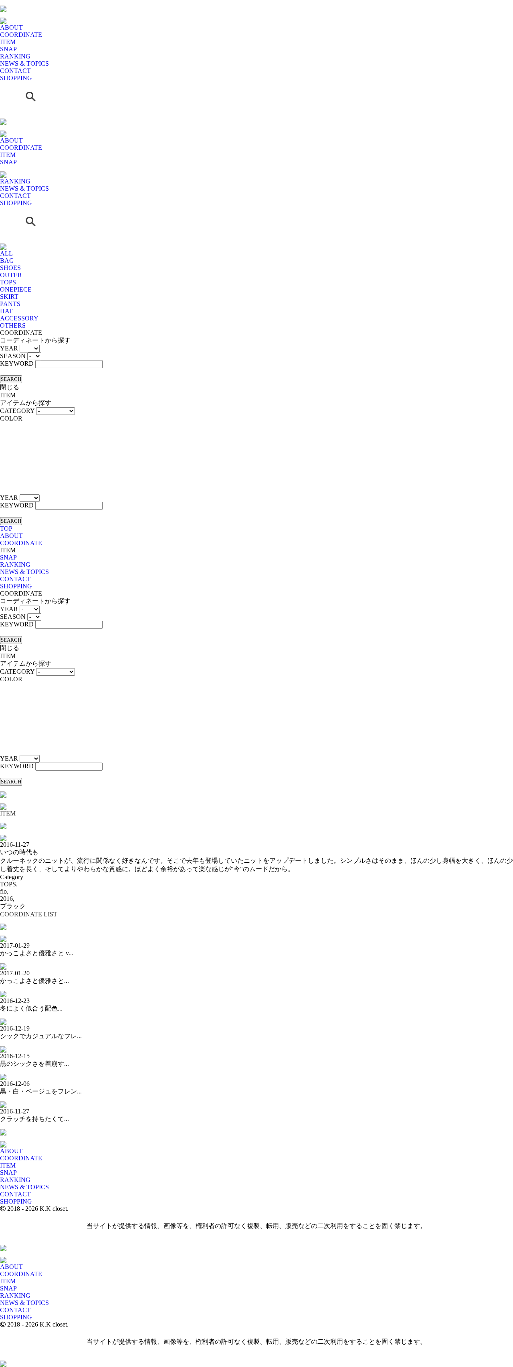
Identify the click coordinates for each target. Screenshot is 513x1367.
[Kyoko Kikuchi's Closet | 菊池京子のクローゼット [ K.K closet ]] (3, 3)
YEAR (9, 348)
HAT (6, 311)
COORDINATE (21, 34)
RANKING (15, 56)
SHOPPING (16, 77)
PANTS (10, 303)
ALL (6, 253)
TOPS (8, 282)
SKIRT (9, 296)
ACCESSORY (19, 318)
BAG (7, 260)
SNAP (8, 49)
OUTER (11, 275)
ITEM (8, 41)
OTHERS (13, 325)
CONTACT (15, 70)
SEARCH (11, 379)
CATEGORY (17, 410)
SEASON (13, 355)
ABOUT (11, 27)
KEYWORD (17, 363)
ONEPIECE (16, 289)
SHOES (10, 267)
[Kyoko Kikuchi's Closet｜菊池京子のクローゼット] (3, 789)
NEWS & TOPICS (24, 63)
